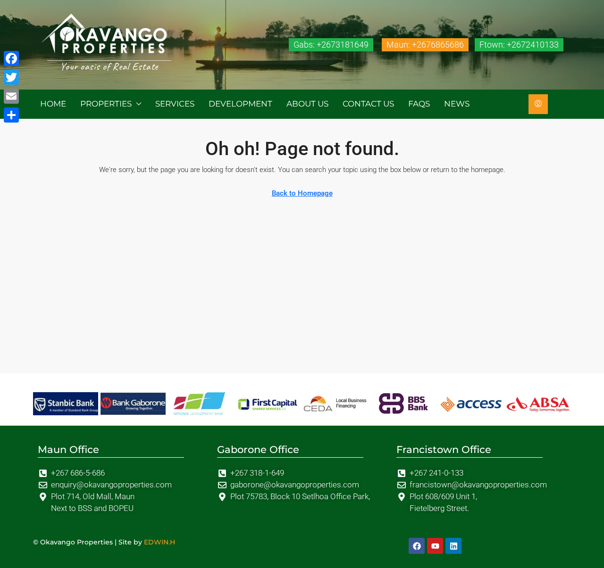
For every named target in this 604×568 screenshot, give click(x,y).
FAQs (419, 103)
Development (240, 103)
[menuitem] (538, 104)
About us (307, 103)
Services (174, 103)
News (457, 103)
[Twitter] (11, 77)
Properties (106, 103)
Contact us (368, 103)
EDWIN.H (159, 542)
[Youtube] (435, 546)
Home (53, 103)
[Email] (11, 96)
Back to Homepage (302, 193)
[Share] (11, 115)
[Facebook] (417, 546)
